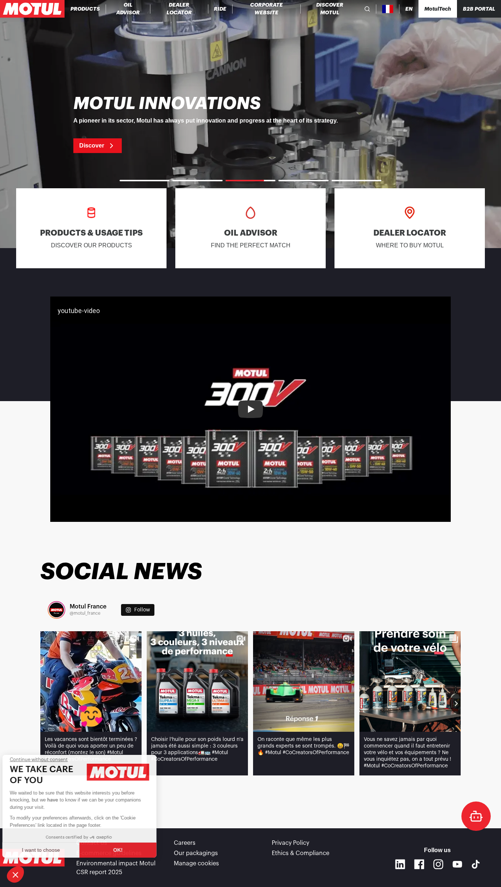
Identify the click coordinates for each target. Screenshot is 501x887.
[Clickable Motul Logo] (32, 9)
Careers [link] (184, 843)
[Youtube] (457, 864)
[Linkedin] (400, 864)
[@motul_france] (56, 610)
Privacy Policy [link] (290, 843)
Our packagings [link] (196, 853)
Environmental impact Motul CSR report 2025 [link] (116, 868)
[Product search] (367, 8)
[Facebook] (419, 864)
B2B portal (479, 8)
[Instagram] (438, 864)
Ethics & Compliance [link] (300, 853)
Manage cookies (196, 863)
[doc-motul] (476, 816)
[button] (15, 874)
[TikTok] (475, 864)
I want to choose (46, 850)
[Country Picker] (387, 9)
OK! (123, 850)
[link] (220, 9)
